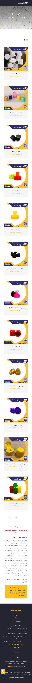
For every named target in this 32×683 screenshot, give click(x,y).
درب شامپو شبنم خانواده (13, 551)
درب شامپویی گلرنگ (16, 190)
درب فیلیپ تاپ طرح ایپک (16, 230)
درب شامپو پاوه (16, 151)
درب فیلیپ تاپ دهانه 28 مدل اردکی (16, 269)
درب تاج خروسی (22, 568)
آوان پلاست (23, 18)
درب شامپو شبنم (16, 73)
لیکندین (15, 655)
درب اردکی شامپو (12, 573)
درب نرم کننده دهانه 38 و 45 (16, 386)
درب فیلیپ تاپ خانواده (16, 112)
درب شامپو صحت (22, 558)
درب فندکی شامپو (22, 573)
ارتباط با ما (16, 616)
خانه (16, 613)
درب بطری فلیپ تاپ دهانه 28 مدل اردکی (16, 308)
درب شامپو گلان (9, 556)
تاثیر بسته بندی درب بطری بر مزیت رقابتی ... (16, 641)
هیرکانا (9, 666)
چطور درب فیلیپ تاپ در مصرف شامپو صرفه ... (16, 631)
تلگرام (15, 657)
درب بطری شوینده (12, 18)
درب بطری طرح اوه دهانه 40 (16, 425)
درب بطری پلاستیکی (17, 579)
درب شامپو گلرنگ (22, 556)
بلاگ (16, 618)
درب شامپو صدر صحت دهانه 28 (16, 503)
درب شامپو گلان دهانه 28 (16, 347)
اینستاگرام (15, 652)
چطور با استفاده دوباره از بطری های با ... (16, 634)
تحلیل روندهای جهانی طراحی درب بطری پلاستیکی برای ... (16, 637)
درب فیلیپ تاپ (13, 568)
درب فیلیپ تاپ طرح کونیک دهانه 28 (16, 464)
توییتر (15, 650)
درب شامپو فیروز (12, 558)
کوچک (25, 553)
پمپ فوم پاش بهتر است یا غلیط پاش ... (16, 629)
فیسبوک (15, 647)
